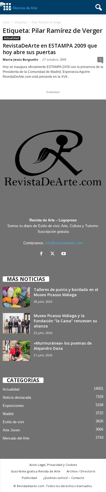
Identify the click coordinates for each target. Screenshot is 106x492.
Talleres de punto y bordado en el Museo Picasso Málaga (66, 292)
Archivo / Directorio (81, 471)
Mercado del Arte (16, 438)
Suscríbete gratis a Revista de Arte (35, 471)
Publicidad (29, 478)
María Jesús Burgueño (20, 59)
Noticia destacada (17, 397)
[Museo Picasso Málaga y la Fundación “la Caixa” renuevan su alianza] (16, 323)
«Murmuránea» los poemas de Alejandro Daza (63, 346)
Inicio (6, 22)
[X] (53, 254)
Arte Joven (11, 430)
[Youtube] (64, 254)
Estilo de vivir (13, 422)
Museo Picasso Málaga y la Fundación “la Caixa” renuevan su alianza (65, 321)
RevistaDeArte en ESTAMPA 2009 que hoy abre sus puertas (50, 49)
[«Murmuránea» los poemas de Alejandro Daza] (16, 351)
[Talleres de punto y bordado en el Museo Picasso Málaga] (16, 297)
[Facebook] (42, 254)
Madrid (8, 414)
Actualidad (11, 38)
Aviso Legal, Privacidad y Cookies (53, 465)
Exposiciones (13, 406)
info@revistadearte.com (64, 243)
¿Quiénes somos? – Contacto (63, 478)
